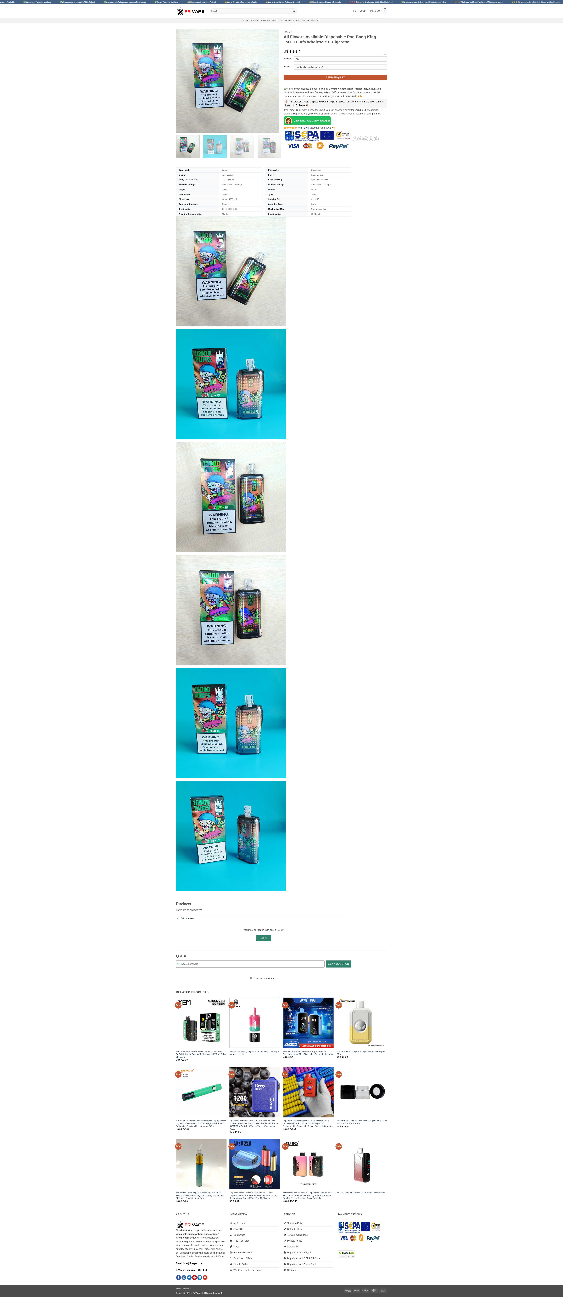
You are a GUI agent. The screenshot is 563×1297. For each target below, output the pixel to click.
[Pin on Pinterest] (371, 138)
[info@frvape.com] (355, 11)
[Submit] (294, 11)
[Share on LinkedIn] (376, 138)
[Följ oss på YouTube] (205, 1277)
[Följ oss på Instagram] (184, 1277)
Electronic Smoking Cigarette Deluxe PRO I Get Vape (254, 1051)
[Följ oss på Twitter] (189, 1277)
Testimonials (286, 20)
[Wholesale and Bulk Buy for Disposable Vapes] (190, 11)
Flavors (287, 67)
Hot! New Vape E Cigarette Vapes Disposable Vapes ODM (360, 1052)
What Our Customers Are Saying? (315, 127)
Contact (315, 20)
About (305, 20)
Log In (264, 937)
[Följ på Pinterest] (194, 1277)
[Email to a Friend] (365, 138)
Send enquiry (335, 77)
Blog (274, 20)
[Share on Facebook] (355, 138)
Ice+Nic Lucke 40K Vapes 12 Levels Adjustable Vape (360, 1192)
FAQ (298, 20)
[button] (363, 11)
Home (246, 20)
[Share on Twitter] (360, 138)
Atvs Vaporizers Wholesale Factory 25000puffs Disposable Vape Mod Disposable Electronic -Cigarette (308, 1052)
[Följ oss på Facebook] (178, 1277)
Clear (384, 55)
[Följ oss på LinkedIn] (199, 1277)
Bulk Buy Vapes (259, 20)
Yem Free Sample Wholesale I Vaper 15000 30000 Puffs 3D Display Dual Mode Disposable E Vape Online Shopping (201, 1054)
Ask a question (338, 964)
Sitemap (187, 1289)
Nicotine (287, 59)
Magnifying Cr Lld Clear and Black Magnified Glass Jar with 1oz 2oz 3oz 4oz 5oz (361, 1122)
